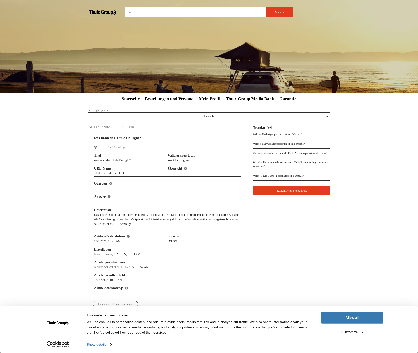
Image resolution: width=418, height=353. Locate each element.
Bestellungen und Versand (169, 99)
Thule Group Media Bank (250, 99)
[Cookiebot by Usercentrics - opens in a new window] (58, 344)
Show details (96, 344)
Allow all (352, 317)
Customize (349, 332)
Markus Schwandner (106, 267)
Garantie (287, 99)
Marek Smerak (103, 254)
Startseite (131, 99)
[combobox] (209, 12)
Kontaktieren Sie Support (292, 190)
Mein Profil (210, 99)
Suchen (279, 12)
